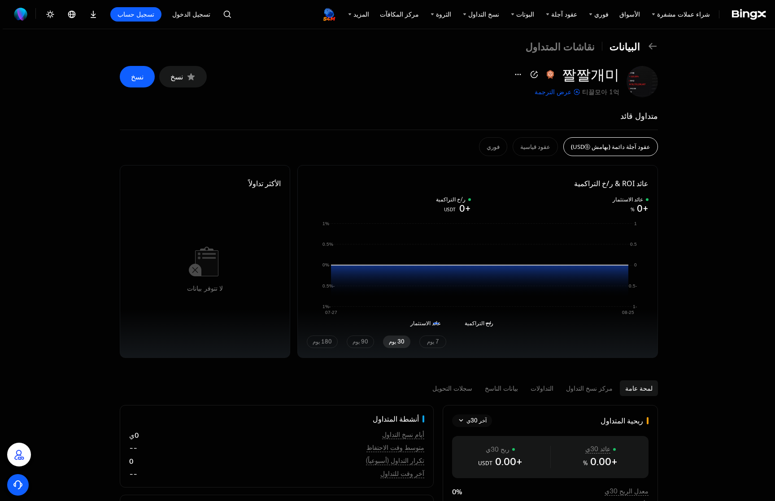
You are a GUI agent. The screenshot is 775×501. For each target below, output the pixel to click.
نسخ (176, 77)
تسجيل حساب (136, 14)
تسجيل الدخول (191, 14)
